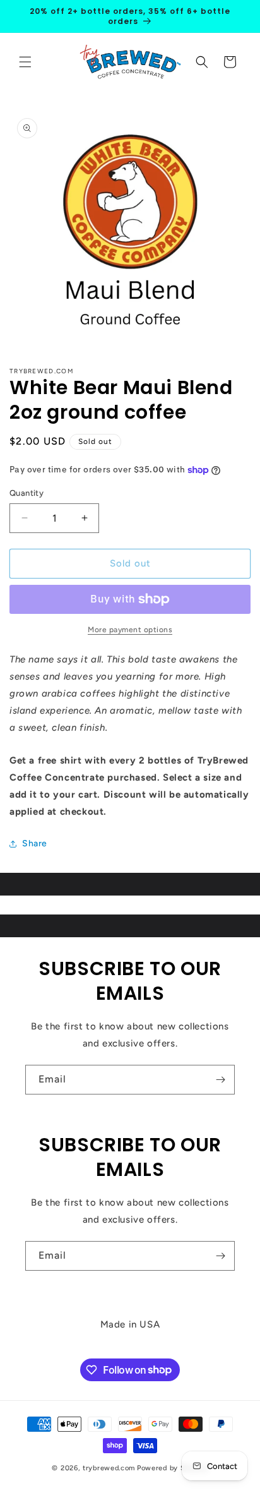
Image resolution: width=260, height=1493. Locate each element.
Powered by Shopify (172, 1468)
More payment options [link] (130, 629)
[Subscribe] (220, 1079)
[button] (25, 62)
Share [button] (34, 843)
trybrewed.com (109, 1468)
